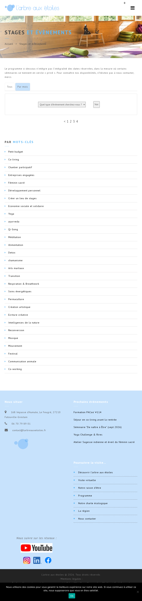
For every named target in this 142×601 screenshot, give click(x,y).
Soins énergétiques (20, 291)
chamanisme (15, 260)
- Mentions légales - (71, 578)
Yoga (11, 213)
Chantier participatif (20, 167)
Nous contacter (87, 518)
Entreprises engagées (21, 175)
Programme (85, 495)
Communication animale (22, 361)
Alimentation (15, 245)
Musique (13, 338)
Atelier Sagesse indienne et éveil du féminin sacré (104, 442)
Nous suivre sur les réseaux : (36, 538)
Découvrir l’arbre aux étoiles (95, 472)
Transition (14, 276)
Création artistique (19, 307)
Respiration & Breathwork (23, 283)
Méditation (14, 237)
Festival (13, 353)
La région (84, 510)
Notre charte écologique (93, 503)
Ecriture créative (18, 314)
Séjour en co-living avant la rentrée (95, 419)
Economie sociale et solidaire (26, 206)
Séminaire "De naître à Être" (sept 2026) (98, 427)
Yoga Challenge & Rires (88, 434)
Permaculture (16, 299)
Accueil (9, 43)
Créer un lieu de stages (22, 198)
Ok (71, 595)
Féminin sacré (16, 182)
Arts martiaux (16, 268)
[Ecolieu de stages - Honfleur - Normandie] (32, 8)
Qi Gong (13, 229)
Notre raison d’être (89, 487)
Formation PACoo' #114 (87, 412)
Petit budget (15, 151)
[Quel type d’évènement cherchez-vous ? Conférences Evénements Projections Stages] (62, 104)
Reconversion (16, 330)
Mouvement (15, 345)
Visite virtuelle (87, 480)
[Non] (137, 592)
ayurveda (13, 221)
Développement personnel (24, 190)
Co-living (13, 159)
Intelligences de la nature (23, 322)
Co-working (15, 369)
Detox (11, 252)
